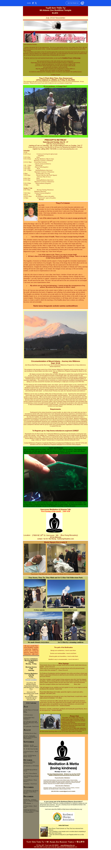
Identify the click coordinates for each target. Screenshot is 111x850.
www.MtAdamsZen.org (68, 845)
